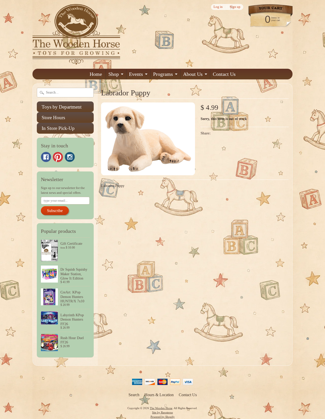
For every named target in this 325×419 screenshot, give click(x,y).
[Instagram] (70, 157)
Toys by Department (62, 107)
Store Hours (53, 117)
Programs (163, 74)
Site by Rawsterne (162, 412)
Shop (113, 74)
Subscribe (55, 210)
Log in (218, 7)
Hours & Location (159, 395)
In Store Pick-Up (58, 128)
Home (96, 74)
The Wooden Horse (161, 408)
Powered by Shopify (163, 416)
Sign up (235, 7)
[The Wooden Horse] (76, 61)
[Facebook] (46, 157)
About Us (193, 74)
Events (136, 74)
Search (133, 395)
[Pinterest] (58, 157)
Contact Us (224, 74)
